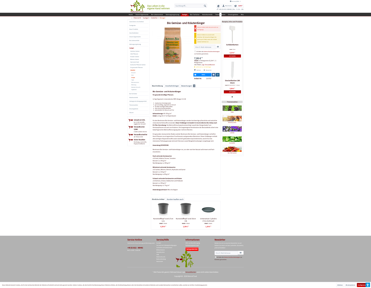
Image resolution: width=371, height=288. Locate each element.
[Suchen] (205, 6)
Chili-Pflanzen (134, 54)
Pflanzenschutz (135, 82)
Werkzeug (133, 84)
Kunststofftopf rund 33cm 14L (186, 219)
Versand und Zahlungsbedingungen (166, 245)
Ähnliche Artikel (158, 199)
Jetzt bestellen (232, 56)
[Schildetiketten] (232, 34)
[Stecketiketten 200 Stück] (232, 70)
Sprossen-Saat (134, 62)
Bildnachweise (160, 250)
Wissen (131, 112)
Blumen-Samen (134, 59)
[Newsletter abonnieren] (241, 253)
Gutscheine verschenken (136, 22)
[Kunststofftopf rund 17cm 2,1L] (163, 210)
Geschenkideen (133, 33)
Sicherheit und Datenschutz (164, 247)
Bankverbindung (161, 259)
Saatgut (131, 48)
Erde (132, 75)
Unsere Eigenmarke (135, 37)
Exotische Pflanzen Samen (138, 65)
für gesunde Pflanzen (136, 67)
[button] (368, 285)
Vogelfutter (134, 89)
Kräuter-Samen (134, 56)
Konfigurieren (362, 285)
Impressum (159, 261)
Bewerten (208, 70)
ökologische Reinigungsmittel (138, 101)
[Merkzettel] (218, 6)
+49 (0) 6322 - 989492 (135, 248)
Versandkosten (191, 272)
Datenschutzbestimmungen (212, 51)
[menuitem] (190, 6)
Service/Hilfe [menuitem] (235, 1)
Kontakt (158, 243)
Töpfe (132, 80)
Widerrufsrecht (160, 257)
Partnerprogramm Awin (192, 245)
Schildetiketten (232, 45)
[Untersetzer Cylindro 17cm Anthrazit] (208, 210)
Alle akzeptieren (350, 285)
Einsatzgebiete (133, 109)
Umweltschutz (160, 252)
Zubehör (132, 70)
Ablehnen (340, 285)
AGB (157, 254)
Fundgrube (132, 25)
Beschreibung (157, 86)
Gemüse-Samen (135, 51)
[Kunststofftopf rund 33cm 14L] (185, 210)
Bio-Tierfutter (133, 94)
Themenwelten (133, 105)
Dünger (133, 77)
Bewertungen (188, 86)
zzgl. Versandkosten (208, 65)
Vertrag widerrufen (191, 249)
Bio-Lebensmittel (134, 40)
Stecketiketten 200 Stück (232, 81)
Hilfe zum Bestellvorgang (193, 243)
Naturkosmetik (133, 97)
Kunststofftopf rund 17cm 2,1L (163, 219)
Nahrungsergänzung (135, 44)
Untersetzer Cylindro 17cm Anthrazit (208, 219)
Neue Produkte (133, 29)
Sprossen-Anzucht (135, 87)
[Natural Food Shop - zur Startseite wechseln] (137, 6)
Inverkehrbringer (172, 86)
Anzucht (133, 72)
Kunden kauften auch (175, 199)
